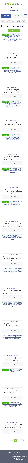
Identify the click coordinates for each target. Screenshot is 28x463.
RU (16, 15)
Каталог (6, 15)
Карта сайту (14, 454)
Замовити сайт (16, 456)
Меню (25, 15)
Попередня (10, 440)
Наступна (13, 443)
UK (18, 15)
